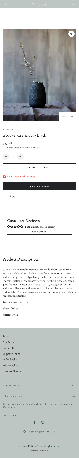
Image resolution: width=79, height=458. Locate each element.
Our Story (8, 342)
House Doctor (10, 129)
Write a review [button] (39, 231)
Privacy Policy (10, 365)
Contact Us (9, 348)
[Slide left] (5, 4)
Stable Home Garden (34, 446)
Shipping (18, 147)
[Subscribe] (74, 396)
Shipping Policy (11, 354)
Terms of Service (12, 371)
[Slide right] (73, 4)
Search (6, 336)
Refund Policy (10, 359)
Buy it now (39, 186)
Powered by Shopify (39, 450)
